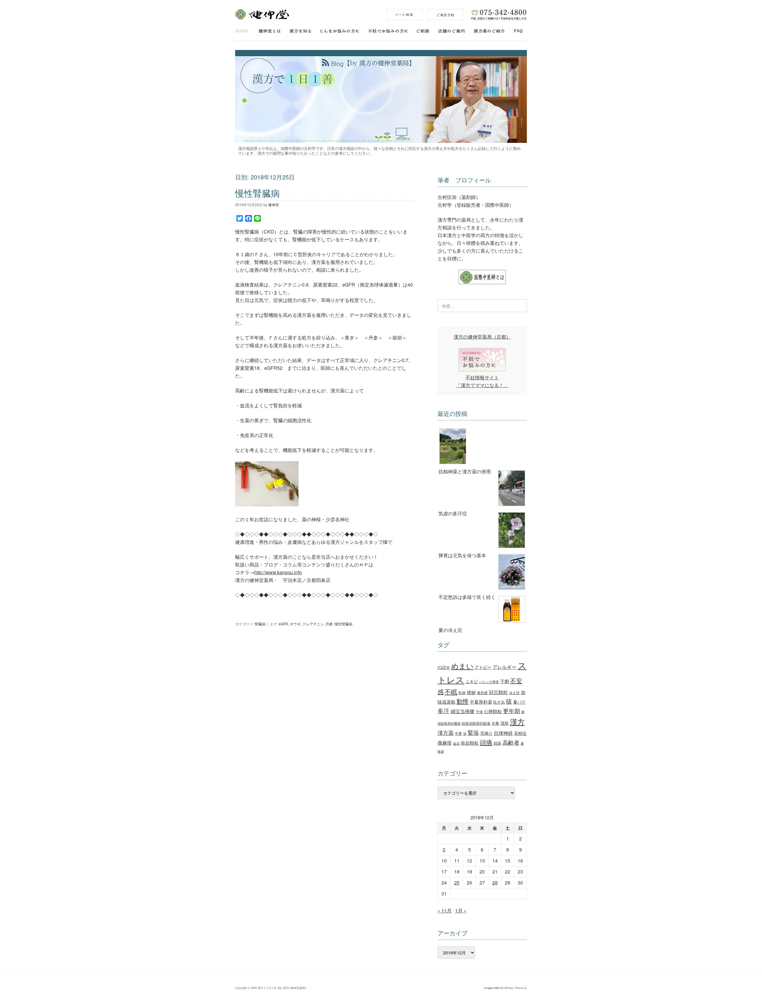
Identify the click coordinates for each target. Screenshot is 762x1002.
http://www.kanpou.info (278, 572)
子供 (479, 711)
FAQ (518, 31)
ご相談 (423, 31)
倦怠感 (482, 692)
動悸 (463, 701)
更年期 (511, 711)
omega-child (491, 988)
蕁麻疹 (445, 742)
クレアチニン (313, 623)
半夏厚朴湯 (481, 702)
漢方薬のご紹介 (489, 31)
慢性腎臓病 (257, 193)
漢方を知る (300, 31)
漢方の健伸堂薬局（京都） (482, 336)
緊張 (473, 732)
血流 (456, 743)
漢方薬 (446, 732)
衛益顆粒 (470, 742)
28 (495, 882)
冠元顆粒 (498, 692)
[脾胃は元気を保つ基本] (482, 531)
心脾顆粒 (493, 711)
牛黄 (458, 733)
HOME (242, 31)
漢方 (517, 721)
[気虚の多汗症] (482, 489)
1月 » (460, 910)
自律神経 (503, 732)
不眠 (451, 691)
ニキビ (472, 681)
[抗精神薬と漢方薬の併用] (482, 447)
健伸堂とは (270, 31)
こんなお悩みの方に (339, 31)
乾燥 (462, 692)
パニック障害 (489, 682)
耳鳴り (486, 733)
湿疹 (504, 723)
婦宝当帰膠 (462, 711)
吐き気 (499, 702)
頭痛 (486, 742)
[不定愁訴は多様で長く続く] (482, 573)
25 (457, 882)
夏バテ (519, 702)
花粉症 (520, 733)
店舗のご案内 (451, 31)
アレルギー (504, 666)
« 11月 (445, 910)
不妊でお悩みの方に (388, 31)
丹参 (329, 623)
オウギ (295, 623)
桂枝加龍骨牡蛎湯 (476, 723)
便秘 (471, 692)
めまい (462, 666)
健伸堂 (262, 14)
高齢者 (510, 742)
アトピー (483, 667)
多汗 (443, 711)
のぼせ (444, 667)
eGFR (283, 623)
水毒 (495, 723)
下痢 (504, 681)
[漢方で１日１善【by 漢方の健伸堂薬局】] (381, 140)
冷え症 (514, 692)
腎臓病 (260, 623)
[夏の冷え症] (482, 610)
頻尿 (497, 743)
